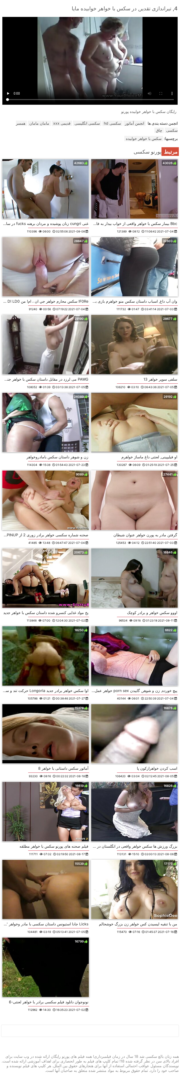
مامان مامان (39, 123)
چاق (159, 130)
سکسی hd (112, 123)
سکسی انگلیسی (87, 123)
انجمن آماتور (134, 123)
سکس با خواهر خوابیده (143, 138)
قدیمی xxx (62, 123)
